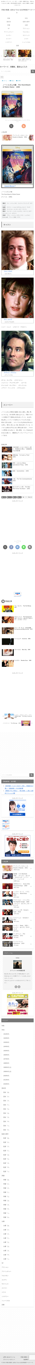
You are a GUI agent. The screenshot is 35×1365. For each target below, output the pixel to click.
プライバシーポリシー (9, 1359)
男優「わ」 (6, 1217)
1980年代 (6, 1063)
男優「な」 (6, 1196)
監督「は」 (6, 1155)
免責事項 (26, 1359)
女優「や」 (6, 1254)
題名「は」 (6, 1113)
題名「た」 (6, 1105)
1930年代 (6, 1042)
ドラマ (9, 497)
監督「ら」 (6, 1171)
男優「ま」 (6, 1204)
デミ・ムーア (8, 319)
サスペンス (5, 1284)
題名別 (4, 1088)
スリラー (4, 1288)
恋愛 (3, 1304)
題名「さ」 (6, 1100)
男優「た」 (6, 1192)
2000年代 (6, 1075)
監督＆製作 (5, 1134)
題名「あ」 (6, 1092)
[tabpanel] (10, 55)
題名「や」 (6, 1121)
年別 (3, 1030)
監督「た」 (6, 1150)
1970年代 (6, 1059)
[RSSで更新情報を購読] (24, 126)
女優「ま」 (6, 1250)
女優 (3, 1221)
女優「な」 (6, 1242)
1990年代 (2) (7, 1071)
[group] (15, 138)
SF (2, 1263)
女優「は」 (6, 1246)
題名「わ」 (6, 1130)
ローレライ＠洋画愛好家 (17, 970)
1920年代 (6, 1038)
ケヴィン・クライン (10, 372)
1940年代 (6, 1046)
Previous (1, 56)
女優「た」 (6, 1238)
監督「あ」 (6, 1138)
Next (34, 56)
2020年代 (6, 1084)
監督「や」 (6, 1167)
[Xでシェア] (5, 547)
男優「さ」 (6, 1188)
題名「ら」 (6, 1125)
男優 (3, 1175)
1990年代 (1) (7, 1067)
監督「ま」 (6, 1163)
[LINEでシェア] (24, 547)
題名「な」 (6, 1109)
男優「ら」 (6, 1213)
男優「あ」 (6, 1179)
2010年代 (6, 1080)
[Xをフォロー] (11, 126)
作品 (15, 497)
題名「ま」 (6, 1117)
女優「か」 (6, 1229)
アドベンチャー (6, 1271)
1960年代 (6, 1055)
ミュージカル (6, 1300)
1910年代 (6, 1034)
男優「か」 (6, 1184)
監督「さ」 (6, 1146)
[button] (33, 71)
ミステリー (5, 1296)
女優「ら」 (6, 1259)
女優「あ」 (6, 1225)
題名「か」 (6, 1096)
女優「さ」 (6, 1234)
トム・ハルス (8, 271)
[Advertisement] (17, 519)
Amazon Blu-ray (9, 186)
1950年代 (6, 1050)
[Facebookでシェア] (11, 547)
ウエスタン (5, 1275)
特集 (3, 1025)
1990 (4, 497)
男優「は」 (6, 1200)
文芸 (20, 497)
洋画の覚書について (26, 1357)
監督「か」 (6, 1142)
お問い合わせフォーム (9, 1357)
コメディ (4, 1279)
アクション (5, 1267)
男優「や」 (6, 1209)
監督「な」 (6, 1159)
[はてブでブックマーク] (17, 547)
